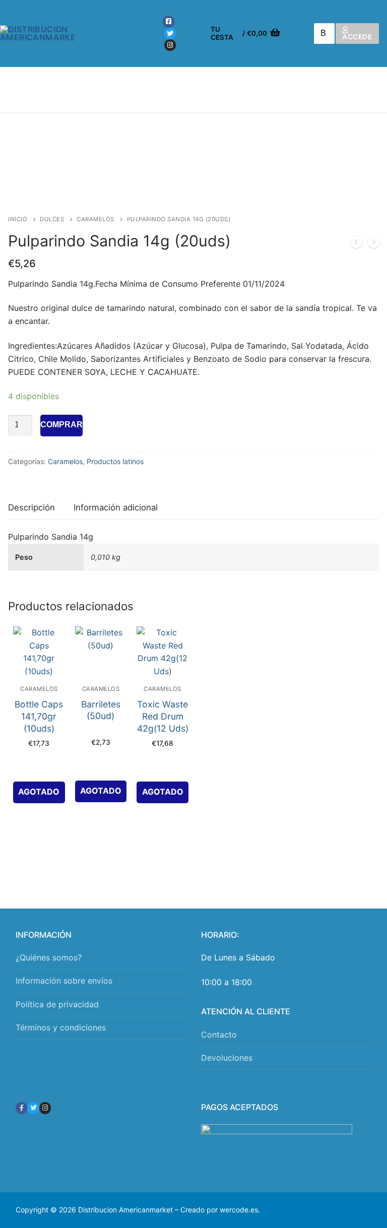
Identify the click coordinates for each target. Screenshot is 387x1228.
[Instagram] (170, 45)
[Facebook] (168, 21)
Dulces (52, 219)
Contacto (219, 1034)
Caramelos (95, 219)
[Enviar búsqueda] (320, 33)
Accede (357, 37)
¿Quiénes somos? (49, 957)
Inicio (17, 219)
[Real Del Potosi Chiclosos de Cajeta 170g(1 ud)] (374, 244)
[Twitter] (170, 33)
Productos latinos (115, 461)
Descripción (31, 507)
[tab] (31, 508)
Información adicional (116, 507)
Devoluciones (226, 1058)
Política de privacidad (57, 1004)
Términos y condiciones (61, 1027)
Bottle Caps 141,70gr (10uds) (39, 716)
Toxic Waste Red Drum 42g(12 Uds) (162, 716)
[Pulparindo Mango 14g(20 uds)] (356, 244)
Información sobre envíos (64, 981)
